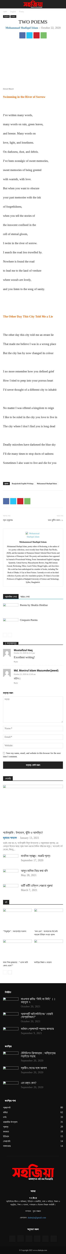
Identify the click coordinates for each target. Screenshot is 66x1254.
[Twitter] (29, 35)
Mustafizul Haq (23, 650)
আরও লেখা (24, 596)
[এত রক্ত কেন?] (10, 1086)
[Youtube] (54, 1239)
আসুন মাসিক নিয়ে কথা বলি (34, 871)
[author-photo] (33, 537)
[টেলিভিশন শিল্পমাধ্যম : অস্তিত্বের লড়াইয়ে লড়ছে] (10, 1057)
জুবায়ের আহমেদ (10, 837)
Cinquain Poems (29, 620)
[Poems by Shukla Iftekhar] (10, 608)
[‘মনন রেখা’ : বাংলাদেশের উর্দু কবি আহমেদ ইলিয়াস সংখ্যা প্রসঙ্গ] (48, 919)
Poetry (21, 12)
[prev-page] (5, 635)
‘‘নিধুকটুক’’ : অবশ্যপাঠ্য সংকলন (14, 931)
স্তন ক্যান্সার (8, 520)
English (13, 12)
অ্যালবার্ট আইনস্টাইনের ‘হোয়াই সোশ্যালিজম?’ (37, 1015)
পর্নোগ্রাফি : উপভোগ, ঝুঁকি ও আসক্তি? (23, 833)
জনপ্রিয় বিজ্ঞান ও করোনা (43, 962)
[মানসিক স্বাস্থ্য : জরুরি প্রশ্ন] (10, 859)
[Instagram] (20, 1238)
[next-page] (10, 972)
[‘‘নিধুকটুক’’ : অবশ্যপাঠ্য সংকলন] (17, 919)
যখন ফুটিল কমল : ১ (55, 520)
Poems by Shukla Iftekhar (34, 605)
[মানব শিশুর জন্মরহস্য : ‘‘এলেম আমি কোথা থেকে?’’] (17, 950)
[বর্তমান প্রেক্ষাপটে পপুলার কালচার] (10, 1032)
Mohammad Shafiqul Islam (22, 27)
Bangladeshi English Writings (22, 483)
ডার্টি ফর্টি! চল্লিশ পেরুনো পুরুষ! (37, 886)
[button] (5, 4)
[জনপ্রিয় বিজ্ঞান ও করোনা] (48, 950)
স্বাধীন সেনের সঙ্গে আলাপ (34, 1068)
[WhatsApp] (44, 35)
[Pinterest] (36, 35)
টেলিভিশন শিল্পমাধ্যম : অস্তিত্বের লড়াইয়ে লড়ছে (38, 1054)
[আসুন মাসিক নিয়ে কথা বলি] (10, 874)
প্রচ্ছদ (5, 12)
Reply (16, 662)
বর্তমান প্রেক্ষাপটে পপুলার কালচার (37, 1029)
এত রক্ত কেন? (28, 1083)
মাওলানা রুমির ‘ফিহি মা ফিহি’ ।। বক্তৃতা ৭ (38, 1000)
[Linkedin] (29, 1239)
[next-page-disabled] (10, 635)
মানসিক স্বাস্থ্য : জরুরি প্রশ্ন (35, 856)
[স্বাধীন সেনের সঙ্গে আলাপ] (10, 1071)
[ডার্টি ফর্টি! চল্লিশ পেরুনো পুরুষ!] (10, 889)
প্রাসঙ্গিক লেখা (11, 596)
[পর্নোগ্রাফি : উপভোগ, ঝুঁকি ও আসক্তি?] (33, 807)
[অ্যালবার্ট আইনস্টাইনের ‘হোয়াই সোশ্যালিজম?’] (10, 1017)
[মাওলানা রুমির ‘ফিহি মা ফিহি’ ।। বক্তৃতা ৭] (10, 1002)
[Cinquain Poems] (10, 623)
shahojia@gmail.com (37, 1217)
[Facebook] (22, 35)
